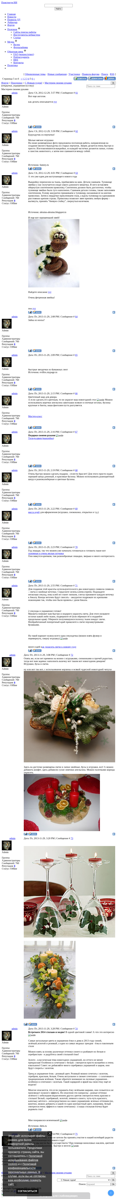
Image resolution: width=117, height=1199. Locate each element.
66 (76, 393)
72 (72, 655)
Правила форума (90, 74)
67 (76, 432)
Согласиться (27, 1191)
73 (72, 838)
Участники (74, 74)
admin (15, 92)
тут (55, 101)
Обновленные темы (35, 74)
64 (76, 316)
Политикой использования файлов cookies (25, 1160)
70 (76, 547)
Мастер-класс (35, 416)
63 (76, 173)
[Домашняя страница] (37, 126)
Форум (4, 83)
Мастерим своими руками (58, 83)
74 (76, 1028)
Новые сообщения (57, 74)
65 (76, 355)
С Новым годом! (33, 83)
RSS (112, 74)
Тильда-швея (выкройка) (41, 438)
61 (76, 92)
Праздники (16, 83)
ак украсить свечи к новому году (59, 647)
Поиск (104, 74)
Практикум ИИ (9, 2)
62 (76, 131)
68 (76, 470)
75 (76, 1134)
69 (76, 508)
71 (76, 585)
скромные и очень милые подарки (46, 553)
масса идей (34, 512)
